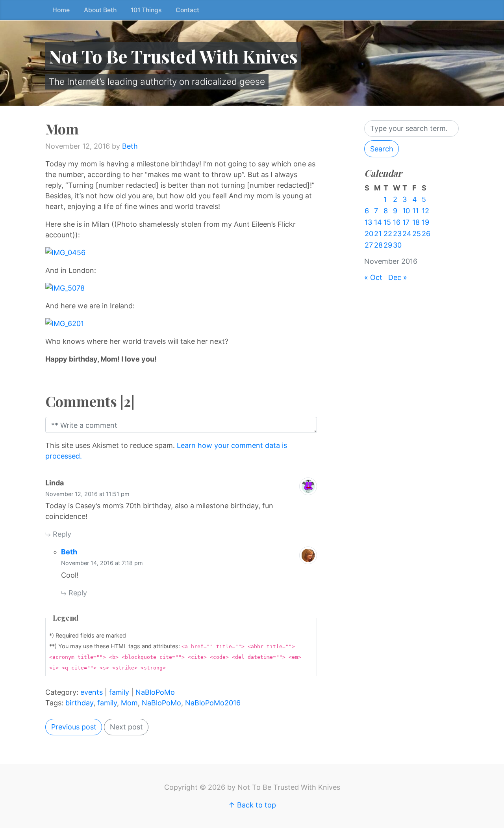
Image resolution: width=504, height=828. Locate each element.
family (119, 692)
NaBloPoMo (155, 692)
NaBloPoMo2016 (213, 703)
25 (416, 233)
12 (425, 211)
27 (369, 245)
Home (61, 10)
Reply (61, 534)
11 (415, 211)
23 (397, 233)
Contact (187, 10)
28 (378, 245)
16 (396, 222)
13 (368, 222)
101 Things (146, 10)
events (91, 692)
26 (426, 233)
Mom (129, 703)
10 (406, 211)
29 (388, 245)
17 (406, 222)
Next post (126, 727)
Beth (130, 146)
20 (369, 233)
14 (378, 222)
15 (387, 222)
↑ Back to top (252, 805)
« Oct (373, 277)
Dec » (397, 277)
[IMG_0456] (181, 252)
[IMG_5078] (181, 288)
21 (378, 233)
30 (397, 245)
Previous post (73, 727)
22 (388, 233)
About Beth (100, 10)
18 (416, 222)
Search (381, 149)
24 (406, 233)
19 (425, 222)
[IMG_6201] (181, 323)
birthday (79, 703)
